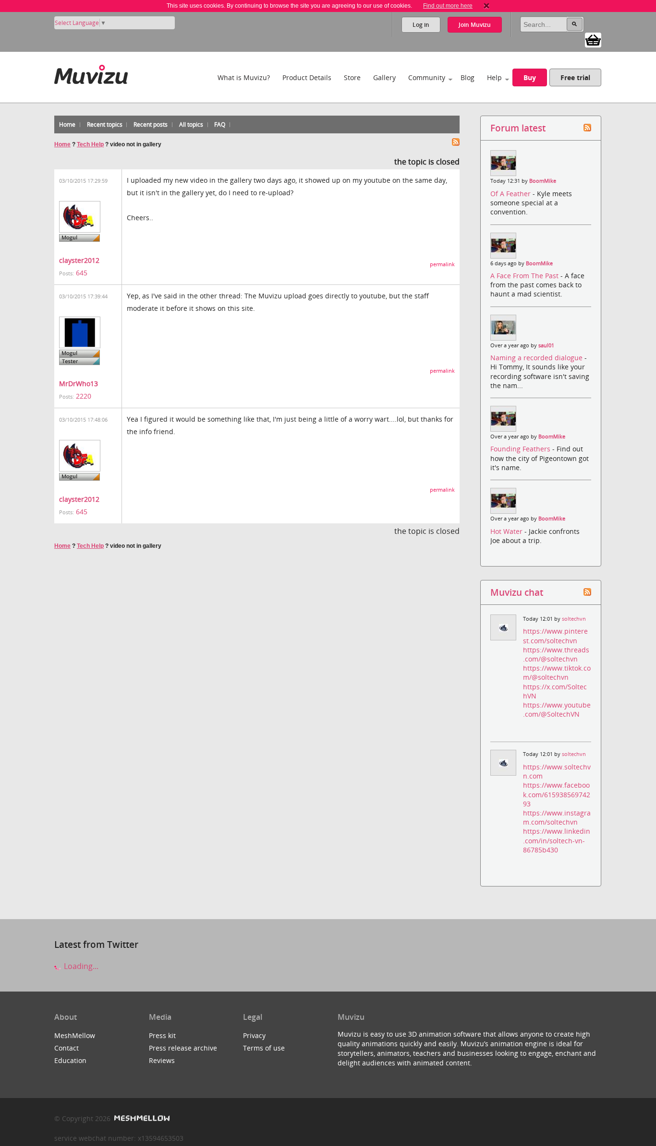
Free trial (575, 77)
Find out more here (448, 5)
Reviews (162, 1060)
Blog (467, 77)
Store (352, 77)
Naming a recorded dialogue (537, 357)
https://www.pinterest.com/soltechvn (555, 635)
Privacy (254, 1035)
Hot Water (507, 531)
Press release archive (183, 1047)
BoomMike (542, 180)
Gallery (384, 77)
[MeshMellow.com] (141, 1118)
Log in (421, 25)
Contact (66, 1047)
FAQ (219, 124)
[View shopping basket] (593, 39)
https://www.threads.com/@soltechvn (556, 654)
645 (81, 272)
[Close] (486, 5)
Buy (529, 77)
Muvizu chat (516, 592)
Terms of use (264, 1047)
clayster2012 (79, 260)
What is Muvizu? (244, 77)
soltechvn (574, 618)
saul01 (546, 345)
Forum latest (518, 128)
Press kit (162, 1035)
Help (494, 77)
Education (70, 1060)
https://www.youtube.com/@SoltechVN (557, 709)
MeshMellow (74, 1035)
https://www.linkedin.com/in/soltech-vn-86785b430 (556, 840)
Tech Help (90, 144)
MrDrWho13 (78, 383)
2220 (83, 396)
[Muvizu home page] (91, 72)
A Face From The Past (525, 275)
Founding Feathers (521, 448)
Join (475, 25)
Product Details (306, 77)
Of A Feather (511, 193)
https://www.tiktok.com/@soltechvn (557, 672)
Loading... (80, 966)
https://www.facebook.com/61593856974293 (556, 794)
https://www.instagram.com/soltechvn (557, 817)
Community (426, 77)
